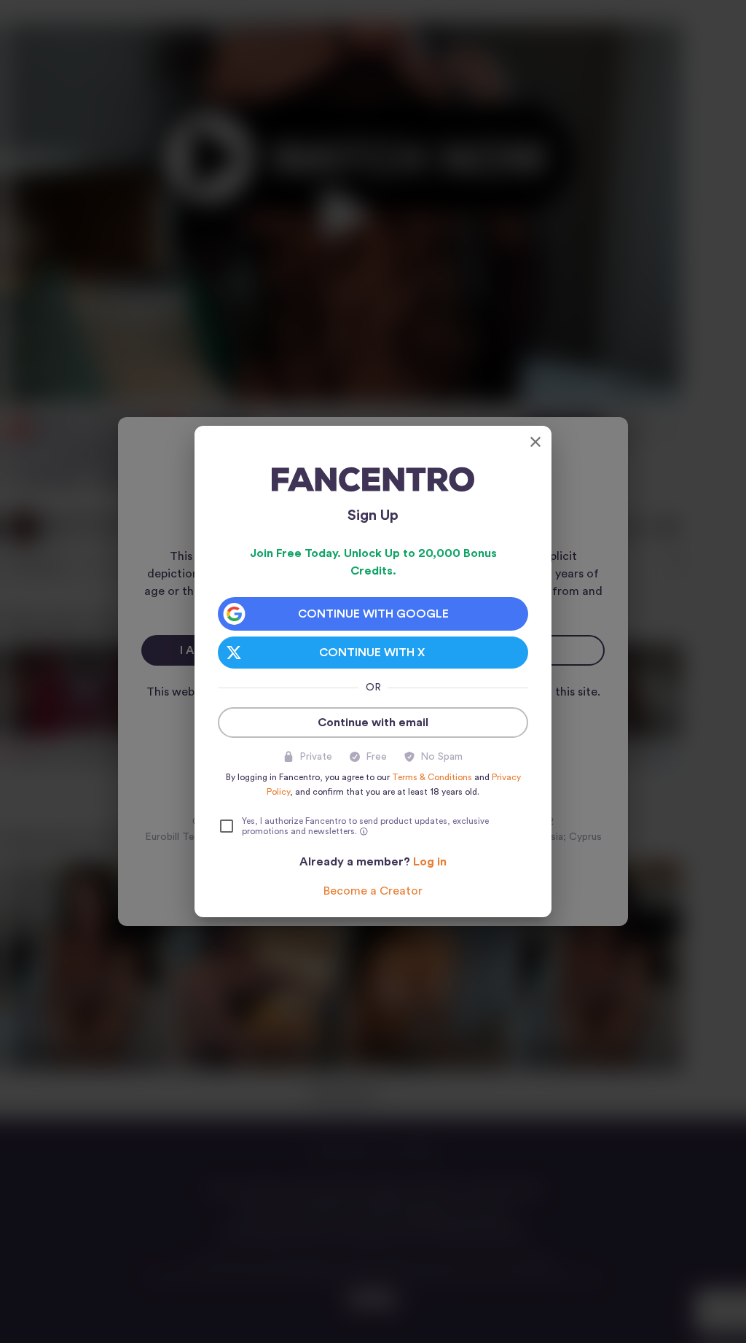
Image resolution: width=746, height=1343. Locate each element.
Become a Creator (373, 891)
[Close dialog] (535, 442)
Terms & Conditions (432, 777)
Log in (430, 862)
